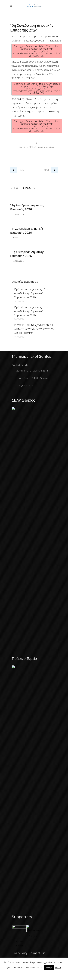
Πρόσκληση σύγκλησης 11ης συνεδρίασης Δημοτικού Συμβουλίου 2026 (31, 311)
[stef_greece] (33, 929)
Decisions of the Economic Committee (36, 147)
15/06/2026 (18, 214)
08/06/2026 (18, 237)
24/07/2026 (19, 319)
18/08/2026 (19, 301)
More (58, 967)
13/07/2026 (19, 337)
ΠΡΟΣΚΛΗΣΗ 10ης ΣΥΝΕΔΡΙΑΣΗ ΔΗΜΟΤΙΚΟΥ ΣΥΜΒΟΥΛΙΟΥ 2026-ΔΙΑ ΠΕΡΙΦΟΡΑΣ (34, 329)
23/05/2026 (18, 261)
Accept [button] (49, 967)
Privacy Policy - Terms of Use (28, 953)
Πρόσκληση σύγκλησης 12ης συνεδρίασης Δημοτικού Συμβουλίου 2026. (31, 293)
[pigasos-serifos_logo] (19, 927)
